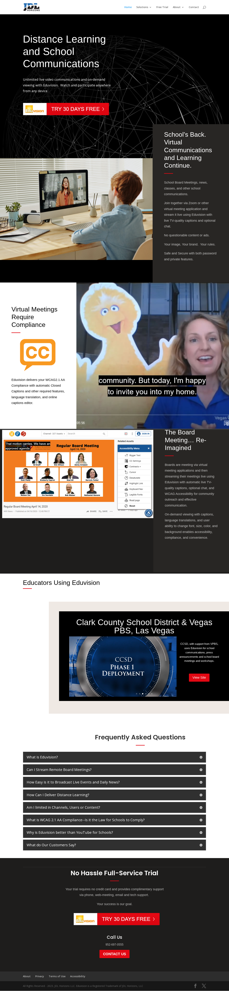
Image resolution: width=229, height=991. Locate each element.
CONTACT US (114, 954)
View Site (199, 677)
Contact (194, 7)
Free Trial (162, 7)
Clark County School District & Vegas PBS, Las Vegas (144, 626)
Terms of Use (57, 976)
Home (128, 7)
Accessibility (77, 976)
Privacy (39, 976)
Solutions (142, 7)
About (177, 7)
